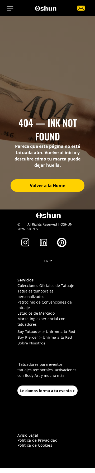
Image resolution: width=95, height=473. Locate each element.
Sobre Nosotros (31, 343)
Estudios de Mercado (36, 313)
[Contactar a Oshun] (81, 11)
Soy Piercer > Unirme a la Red (44, 337)
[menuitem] (47, 435)
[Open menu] (10, 8)
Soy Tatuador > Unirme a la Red (46, 331)
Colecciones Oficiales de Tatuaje (45, 285)
